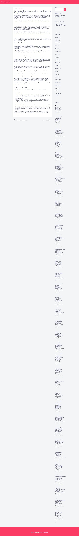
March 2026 (57, 32)
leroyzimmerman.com (58, 501)
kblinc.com (56, 208)
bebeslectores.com (58, 171)
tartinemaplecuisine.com (58, 325)
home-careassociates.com (59, 252)
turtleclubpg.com (57, 362)
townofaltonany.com (58, 346)
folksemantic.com (57, 200)
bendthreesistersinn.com (58, 352)
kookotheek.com (57, 154)
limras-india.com (57, 108)
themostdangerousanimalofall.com (60, 278)
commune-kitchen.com (58, 296)
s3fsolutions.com (57, 180)
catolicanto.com (57, 244)
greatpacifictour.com (58, 363)
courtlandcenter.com (58, 367)
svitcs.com (56, 383)
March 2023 (57, 77)
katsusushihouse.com (58, 302)
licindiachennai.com (58, 111)
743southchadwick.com (58, 183)
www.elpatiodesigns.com (58, 470)
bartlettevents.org (58, 164)
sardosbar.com (57, 201)
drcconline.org (57, 370)
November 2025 (57, 39)
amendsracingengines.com (59, 423)
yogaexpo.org (57, 251)
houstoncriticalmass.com (58, 277)
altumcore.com (57, 386)
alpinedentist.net (57, 152)
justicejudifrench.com (58, 319)
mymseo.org (57, 510)
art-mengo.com (57, 328)
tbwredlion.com (57, 480)
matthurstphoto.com (58, 487)
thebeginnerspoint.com (58, 272)
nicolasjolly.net (57, 299)
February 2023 (57, 79)
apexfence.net (57, 522)
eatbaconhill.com (57, 124)
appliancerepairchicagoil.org (59, 133)
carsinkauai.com (57, 490)
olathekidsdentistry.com (58, 214)
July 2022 (56, 90)
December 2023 (57, 63)
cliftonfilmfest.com (58, 190)
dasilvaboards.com (57, 285)
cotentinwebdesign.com (58, 168)
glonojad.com (57, 307)
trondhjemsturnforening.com (59, 478)
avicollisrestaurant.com (58, 369)
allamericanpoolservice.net (59, 235)
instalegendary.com (58, 135)
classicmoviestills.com (58, 268)
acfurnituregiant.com (58, 118)
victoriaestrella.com (58, 364)
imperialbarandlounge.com (59, 191)
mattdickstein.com (58, 405)
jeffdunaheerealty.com (58, 419)
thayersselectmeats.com (58, 391)
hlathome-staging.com (58, 228)
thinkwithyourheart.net (58, 193)
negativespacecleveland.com (59, 348)
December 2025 (57, 37)
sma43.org (56, 440)
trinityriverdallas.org (58, 247)
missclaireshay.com (58, 107)
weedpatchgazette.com (58, 207)
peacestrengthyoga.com (58, 420)
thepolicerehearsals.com (58, 279)
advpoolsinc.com (57, 373)
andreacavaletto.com (58, 253)
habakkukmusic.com (58, 408)
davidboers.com (57, 403)
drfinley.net (56, 502)
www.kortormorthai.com (58, 424)
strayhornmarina (5, 2)
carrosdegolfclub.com (58, 177)
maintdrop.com (57, 147)
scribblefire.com (57, 250)
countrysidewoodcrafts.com (59, 132)
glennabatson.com (57, 286)
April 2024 (56, 57)
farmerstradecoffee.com (58, 400)
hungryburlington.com (58, 323)
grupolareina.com (57, 166)
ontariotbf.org (57, 134)
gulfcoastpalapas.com (58, 394)
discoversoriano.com (58, 271)
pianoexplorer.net (57, 462)
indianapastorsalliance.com (59, 375)
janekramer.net (57, 326)
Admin (22, 8)
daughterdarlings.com (58, 112)
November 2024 (57, 51)
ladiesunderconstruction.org (59, 170)
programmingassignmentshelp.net (60, 125)
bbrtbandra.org (57, 143)
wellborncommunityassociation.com (60, 158)
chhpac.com (56, 511)
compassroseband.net (58, 385)
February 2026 (57, 34)
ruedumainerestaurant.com (59, 304)
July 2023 (56, 71)
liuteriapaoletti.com (58, 349)
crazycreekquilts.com (58, 291)
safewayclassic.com (58, 131)
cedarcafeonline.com (58, 117)
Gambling (18, 115)
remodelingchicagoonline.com (59, 441)
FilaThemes (46, 532)
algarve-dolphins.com (58, 338)
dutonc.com (56, 332)
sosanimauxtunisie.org (58, 149)
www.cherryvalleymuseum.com (59, 167)
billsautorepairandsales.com (59, 481)
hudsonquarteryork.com (58, 471)
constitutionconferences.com (59, 381)
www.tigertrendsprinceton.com (59, 415)
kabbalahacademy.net (58, 220)
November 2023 (57, 65)
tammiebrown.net (57, 331)
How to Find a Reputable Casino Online (20, 120)
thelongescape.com (58, 333)
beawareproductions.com (58, 313)
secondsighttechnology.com (59, 225)
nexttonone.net (57, 409)
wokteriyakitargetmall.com (59, 229)
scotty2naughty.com (58, 310)
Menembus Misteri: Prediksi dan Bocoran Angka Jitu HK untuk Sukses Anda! (60, 19)
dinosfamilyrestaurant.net (59, 173)
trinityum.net (57, 464)
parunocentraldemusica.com (59, 475)
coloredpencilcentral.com (59, 189)
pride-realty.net (57, 493)
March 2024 (57, 59)
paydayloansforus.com (58, 129)
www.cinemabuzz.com (58, 452)
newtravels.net (57, 128)
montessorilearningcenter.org (59, 483)
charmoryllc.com (57, 275)
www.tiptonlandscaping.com (59, 443)
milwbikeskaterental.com (59, 344)
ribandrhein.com (57, 242)
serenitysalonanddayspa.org (59, 116)
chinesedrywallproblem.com (59, 351)
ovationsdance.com (58, 241)
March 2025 (57, 48)
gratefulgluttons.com (58, 264)
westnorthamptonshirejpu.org (59, 160)
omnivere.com (57, 120)
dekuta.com (56, 451)
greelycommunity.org (58, 303)
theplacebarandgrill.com (58, 371)
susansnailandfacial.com (58, 412)
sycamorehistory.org (58, 455)
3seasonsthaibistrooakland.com (60, 249)
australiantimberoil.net (58, 172)
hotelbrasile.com (57, 161)
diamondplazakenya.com (58, 479)
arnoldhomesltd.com (58, 188)
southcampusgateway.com (59, 156)
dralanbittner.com (57, 205)
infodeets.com (57, 113)
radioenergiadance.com (58, 153)
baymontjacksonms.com (58, 345)
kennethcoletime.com (58, 322)
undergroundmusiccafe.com (59, 519)
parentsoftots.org (57, 398)
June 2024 (56, 54)
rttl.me (56, 514)
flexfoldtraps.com (57, 422)
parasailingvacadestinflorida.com (60, 492)
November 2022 (57, 83)
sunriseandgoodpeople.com (59, 350)
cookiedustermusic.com (58, 356)
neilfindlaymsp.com (58, 368)
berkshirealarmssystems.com (59, 203)
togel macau (41, 20)
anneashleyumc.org (58, 427)
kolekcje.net (57, 243)
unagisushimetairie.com (58, 140)
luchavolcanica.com (58, 359)
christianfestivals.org (58, 336)
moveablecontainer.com (58, 165)
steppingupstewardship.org (59, 444)
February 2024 (57, 60)
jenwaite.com (57, 499)
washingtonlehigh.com (58, 446)
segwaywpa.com (57, 393)
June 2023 (56, 73)
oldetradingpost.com (58, 169)
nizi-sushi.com (57, 327)
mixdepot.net (57, 453)
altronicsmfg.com (57, 123)
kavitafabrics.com (57, 358)
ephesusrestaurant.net (58, 467)
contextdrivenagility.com (58, 314)
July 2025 (56, 45)
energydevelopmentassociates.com (60, 178)
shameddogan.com (58, 397)
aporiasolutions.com (58, 392)
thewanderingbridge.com (58, 320)
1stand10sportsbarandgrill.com (59, 217)
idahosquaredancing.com (58, 197)
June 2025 (56, 46)
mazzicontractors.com (58, 465)
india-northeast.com (58, 184)
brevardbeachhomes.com (58, 181)
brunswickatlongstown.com (59, 324)
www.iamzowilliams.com (58, 459)
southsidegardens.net (58, 463)
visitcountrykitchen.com (58, 337)
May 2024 (56, 56)
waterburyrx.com (57, 372)
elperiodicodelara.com (58, 109)
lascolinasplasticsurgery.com (59, 438)
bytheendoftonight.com (58, 262)
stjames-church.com (58, 309)
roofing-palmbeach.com (58, 185)
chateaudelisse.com (58, 157)
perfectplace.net (57, 248)
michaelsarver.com (57, 226)
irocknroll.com (57, 195)
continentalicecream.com (59, 290)
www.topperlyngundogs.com (59, 417)
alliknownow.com (57, 280)
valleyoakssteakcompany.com (59, 376)
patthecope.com (57, 382)
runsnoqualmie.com (58, 431)
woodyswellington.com (58, 468)
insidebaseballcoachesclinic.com (60, 489)
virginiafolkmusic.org (58, 240)
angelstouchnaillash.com (58, 219)
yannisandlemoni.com (58, 206)
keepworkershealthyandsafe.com (60, 136)
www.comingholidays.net (58, 273)
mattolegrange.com (58, 334)
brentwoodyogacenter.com (59, 442)
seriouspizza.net (57, 384)
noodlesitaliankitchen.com (59, 137)
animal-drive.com (57, 387)
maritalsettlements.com (58, 343)
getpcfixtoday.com (58, 142)
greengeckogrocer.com (58, 227)
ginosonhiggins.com (58, 340)
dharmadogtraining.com (58, 512)
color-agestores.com (58, 256)
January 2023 (57, 80)
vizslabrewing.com (57, 204)
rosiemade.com (57, 212)
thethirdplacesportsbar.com (59, 466)
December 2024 (57, 49)
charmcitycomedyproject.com (59, 312)
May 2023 (56, 74)
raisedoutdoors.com (58, 192)
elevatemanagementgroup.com (59, 500)
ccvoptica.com (57, 445)
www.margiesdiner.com (58, 433)
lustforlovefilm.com (58, 298)
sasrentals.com (57, 224)
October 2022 (57, 85)
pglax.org (56, 347)
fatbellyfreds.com (57, 469)
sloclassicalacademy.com (58, 284)
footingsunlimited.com (58, 430)
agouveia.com (57, 507)
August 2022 (57, 88)
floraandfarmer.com (58, 179)
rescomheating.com (58, 515)
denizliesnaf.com (57, 380)
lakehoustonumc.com (58, 407)
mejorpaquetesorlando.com (59, 216)
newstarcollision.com (58, 223)
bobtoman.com (57, 148)
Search (56, 7)
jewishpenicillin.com (58, 236)
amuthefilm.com (57, 297)
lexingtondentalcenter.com (59, 230)
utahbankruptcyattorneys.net (59, 194)
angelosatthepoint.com (58, 374)
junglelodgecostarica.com (59, 335)
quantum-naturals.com (58, 482)
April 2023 (56, 76)
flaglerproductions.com (58, 288)
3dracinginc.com (57, 276)
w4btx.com (56, 218)
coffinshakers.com (57, 316)
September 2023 (57, 68)
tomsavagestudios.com (58, 237)
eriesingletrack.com (58, 209)
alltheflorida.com (57, 488)
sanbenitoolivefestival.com (59, 267)
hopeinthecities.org (58, 263)
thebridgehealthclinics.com (59, 395)
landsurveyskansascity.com (59, 428)
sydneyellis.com (57, 231)
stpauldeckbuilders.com (58, 429)
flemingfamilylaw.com (58, 503)
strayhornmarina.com (58, 287)
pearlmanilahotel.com (58, 146)
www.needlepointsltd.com (59, 435)
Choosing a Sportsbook (46, 120)
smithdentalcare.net (58, 518)
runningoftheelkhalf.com (58, 418)
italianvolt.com (57, 202)
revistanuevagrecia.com (58, 308)
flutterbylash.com (57, 495)
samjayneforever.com (58, 486)
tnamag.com (57, 388)
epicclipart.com (57, 145)
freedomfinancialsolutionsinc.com (60, 421)
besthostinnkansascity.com (59, 517)
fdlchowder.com (57, 434)
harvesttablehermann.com (59, 176)
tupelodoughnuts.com (58, 213)
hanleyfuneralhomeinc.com (59, 215)
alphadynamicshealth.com (59, 494)
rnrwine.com (57, 504)
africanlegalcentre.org (58, 301)
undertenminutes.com (58, 119)
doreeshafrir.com (57, 311)
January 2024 (57, 62)
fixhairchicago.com (57, 379)
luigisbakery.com (57, 447)
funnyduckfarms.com (58, 498)
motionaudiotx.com (58, 513)
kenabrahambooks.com (58, 295)
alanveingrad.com (57, 339)
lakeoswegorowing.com (58, 505)
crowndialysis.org (57, 232)
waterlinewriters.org (58, 396)
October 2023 (57, 66)
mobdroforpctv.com (58, 265)
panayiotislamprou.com (58, 155)
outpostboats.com (58, 261)
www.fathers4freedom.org (59, 416)
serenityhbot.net (57, 410)
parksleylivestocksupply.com (59, 254)
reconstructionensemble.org (59, 357)
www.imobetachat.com (58, 404)
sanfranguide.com (57, 274)
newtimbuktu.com (57, 122)
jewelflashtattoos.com (58, 141)
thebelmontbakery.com (58, 130)
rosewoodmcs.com (58, 454)
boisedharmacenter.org (58, 255)
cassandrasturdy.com (58, 266)
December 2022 (57, 82)
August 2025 (57, 43)
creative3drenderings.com (59, 399)
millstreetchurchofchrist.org (59, 491)
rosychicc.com (57, 260)
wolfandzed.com (57, 450)
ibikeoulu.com (57, 315)
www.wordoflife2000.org (59, 196)
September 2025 (57, 42)
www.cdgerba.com (57, 474)
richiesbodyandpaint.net (58, 110)
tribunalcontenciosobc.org (59, 283)
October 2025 (57, 40)
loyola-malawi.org (57, 259)
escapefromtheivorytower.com (59, 182)
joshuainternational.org (58, 411)
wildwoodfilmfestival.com (59, 159)
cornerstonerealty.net (58, 456)
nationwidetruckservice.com (59, 361)
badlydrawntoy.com (58, 406)
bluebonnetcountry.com (58, 144)
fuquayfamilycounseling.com (59, 506)
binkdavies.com (57, 292)
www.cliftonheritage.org (58, 439)
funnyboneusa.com (58, 355)
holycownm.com (57, 360)
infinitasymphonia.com (58, 300)
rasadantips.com (57, 121)
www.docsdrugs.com (58, 432)
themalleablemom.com (58, 321)
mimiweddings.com (58, 516)
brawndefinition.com (58, 289)
